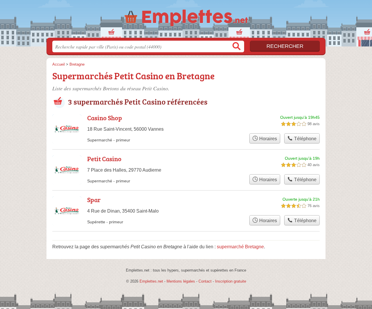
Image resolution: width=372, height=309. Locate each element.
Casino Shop (104, 117)
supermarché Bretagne (240, 246)
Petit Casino (104, 158)
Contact (205, 281)
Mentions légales (181, 281)
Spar (94, 199)
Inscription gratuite (230, 281)
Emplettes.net (151, 281)
